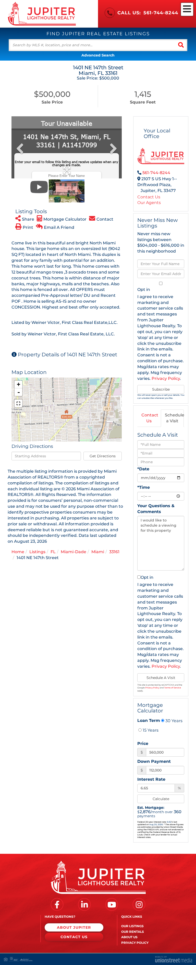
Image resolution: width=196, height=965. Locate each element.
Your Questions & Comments (156, 508)
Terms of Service (172, 687)
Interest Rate (151, 779)
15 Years (150, 730)
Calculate (161, 799)
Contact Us (148, 197)
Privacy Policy (166, 378)
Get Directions (103, 456)
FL (53, 551)
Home (17, 551)
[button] (181, 45)
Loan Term (148, 720)
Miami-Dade (73, 551)
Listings (37, 551)
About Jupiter (74, 927)
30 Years (173, 720)
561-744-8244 (160, 13)
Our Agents (149, 202)
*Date (143, 469)
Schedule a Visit (174, 418)
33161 (114, 551)
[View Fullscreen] (18, 403)
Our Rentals (132, 932)
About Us (129, 937)
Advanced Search (98, 55)
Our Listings (132, 926)
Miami (97, 551)
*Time (143, 487)
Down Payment (154, 761)
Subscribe (161, 389)
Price (142, 743)
